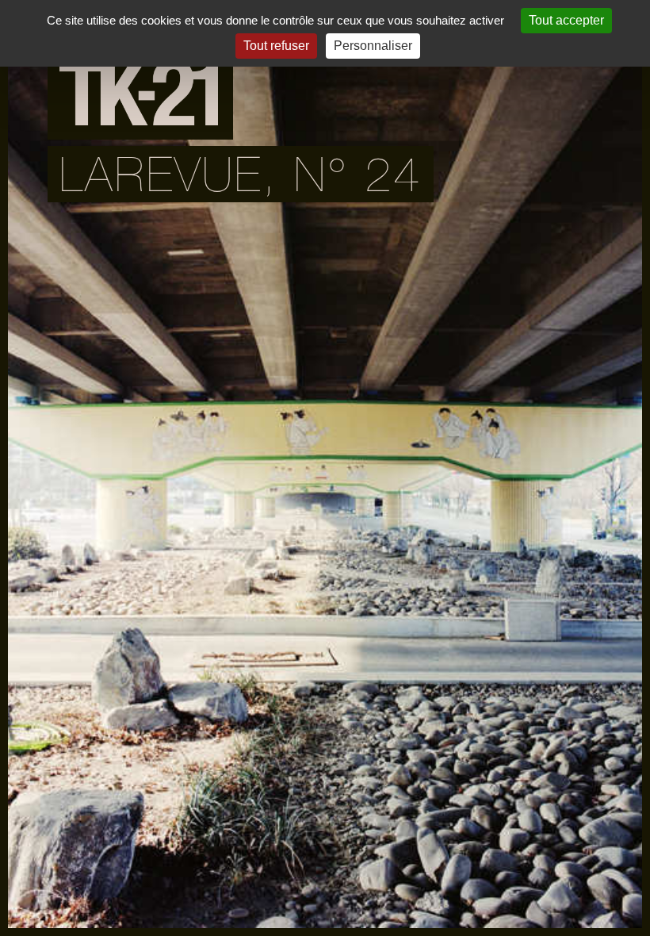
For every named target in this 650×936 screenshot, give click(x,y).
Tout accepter (566, 20)
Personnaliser (373, 45)
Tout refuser (276, 45)
